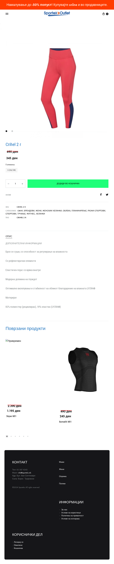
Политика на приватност (72, 515)
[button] (12, 170)
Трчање (21, 214)
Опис (9, 236)
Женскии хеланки (52, 211)
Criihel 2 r (21, 217)
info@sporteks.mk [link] (24, 473)
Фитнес (31, 214)
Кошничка (18, 548)
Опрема (62, 476)
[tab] (57, 236)
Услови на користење (71, 513)
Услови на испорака (70, 518)
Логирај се (18, 542)
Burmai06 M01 (65, 421)
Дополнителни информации (24, 243)
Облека (66, 211)
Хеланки (40, 214)
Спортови (11, 214)
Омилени (18, 545)
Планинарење (79, 211)
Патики (62, 483)
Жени (38, 211)
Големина (10, 164)
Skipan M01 (11, 416)
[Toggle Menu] (7, 13)
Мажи (61, 462)
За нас (64, 509)
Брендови (29, 211)
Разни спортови (96, 211)
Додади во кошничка (68, 183)
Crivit (20, 211)
